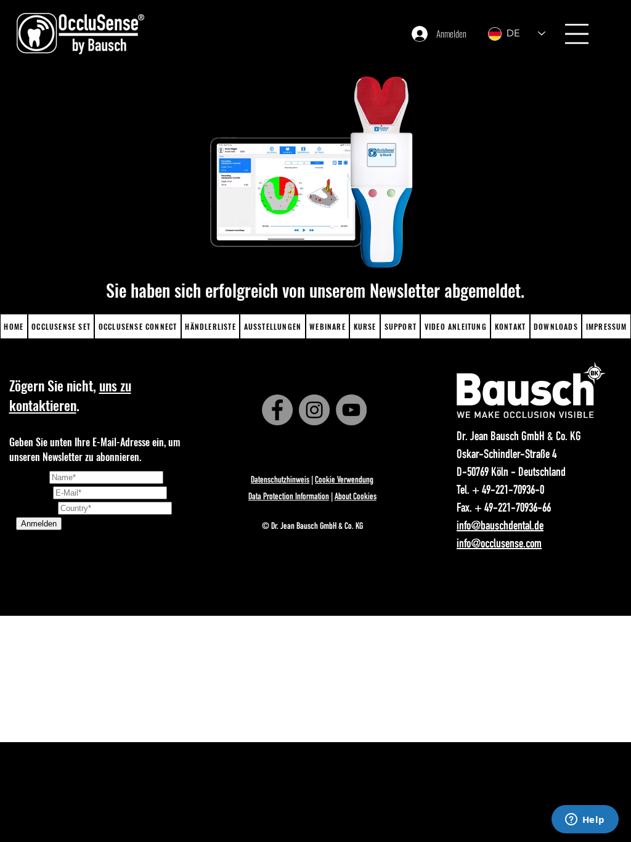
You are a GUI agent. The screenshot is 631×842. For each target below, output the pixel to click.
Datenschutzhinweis (280, 480)
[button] (576, 34)
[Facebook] (277, 409)
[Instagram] (314, 409)
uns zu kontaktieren (70, 395)
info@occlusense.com (499, 545)
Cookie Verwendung (344, 480)
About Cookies (356, 497)
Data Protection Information (288, 497)
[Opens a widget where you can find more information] (585, 820)
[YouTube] (351, 409)
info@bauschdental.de (500, 527)
